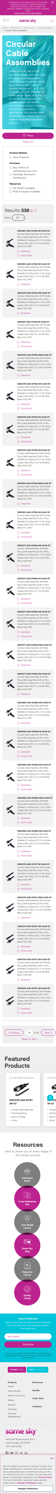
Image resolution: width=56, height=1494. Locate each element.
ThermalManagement (14, 1415)
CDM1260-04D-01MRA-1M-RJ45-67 (34, 731)
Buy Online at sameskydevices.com (25, 169)
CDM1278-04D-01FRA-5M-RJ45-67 (33, 293)
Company (37, 1406)
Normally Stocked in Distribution (24, 176)
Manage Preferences (26, 1483)
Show (8, 217)
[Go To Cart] (51, 20)
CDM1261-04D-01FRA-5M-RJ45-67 (33, 264)
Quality (36, 1390)
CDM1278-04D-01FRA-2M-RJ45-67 (33, 450)
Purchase (15, 163)
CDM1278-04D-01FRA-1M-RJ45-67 (33, 417)
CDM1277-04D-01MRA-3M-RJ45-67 (34, 611)
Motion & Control (16, 1395)
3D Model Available (24, 188)
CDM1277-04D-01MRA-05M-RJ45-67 (34, 645)
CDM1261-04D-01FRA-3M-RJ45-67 (33, 512)
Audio (11, 1386)
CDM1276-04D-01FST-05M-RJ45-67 (34, 897)
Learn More (45, 1355)
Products (12, 1382)
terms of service (28, 1355)
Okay (52, 1458)
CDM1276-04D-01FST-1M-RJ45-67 (33, 864)
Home (4, 28)
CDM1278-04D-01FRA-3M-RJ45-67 (33, 383)
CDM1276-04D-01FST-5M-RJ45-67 (33, 959)
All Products (15, 28)
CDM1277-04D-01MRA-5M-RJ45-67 (34, 673)
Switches (12, 1409)
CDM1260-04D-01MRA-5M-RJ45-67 (34, 702)
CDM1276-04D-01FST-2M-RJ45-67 (33, 988)
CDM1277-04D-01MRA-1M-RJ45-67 (33, 578)
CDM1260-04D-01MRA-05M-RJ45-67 (34, 798)
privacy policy (10, 1355)
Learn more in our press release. (28, 13)
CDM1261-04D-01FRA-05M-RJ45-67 (34, 483)
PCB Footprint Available (26, 191)
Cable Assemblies (44, 28)
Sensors (12, 1405)
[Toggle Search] (8, 21)
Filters (30, 136)
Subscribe (28, 1344)
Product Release (18, 152)
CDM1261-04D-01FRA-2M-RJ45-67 (33, 230)
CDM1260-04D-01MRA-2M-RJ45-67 (34, 764)
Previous (15, 1032)
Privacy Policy (28, 1358)
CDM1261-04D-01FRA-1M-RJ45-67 (33, 321)
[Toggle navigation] (4, 21)
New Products (21, 157)
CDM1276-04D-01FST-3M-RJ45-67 (33, 926)
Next (47, 1032)
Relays (11, 1400)
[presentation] (50, 1098)
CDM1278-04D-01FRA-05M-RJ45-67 (34, 355)
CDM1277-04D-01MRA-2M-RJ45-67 (34, 545)
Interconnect (29, 28)
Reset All (28, 141)
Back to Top (29, 1039)
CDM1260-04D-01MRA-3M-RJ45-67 (34, 831)
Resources (15, 183)
